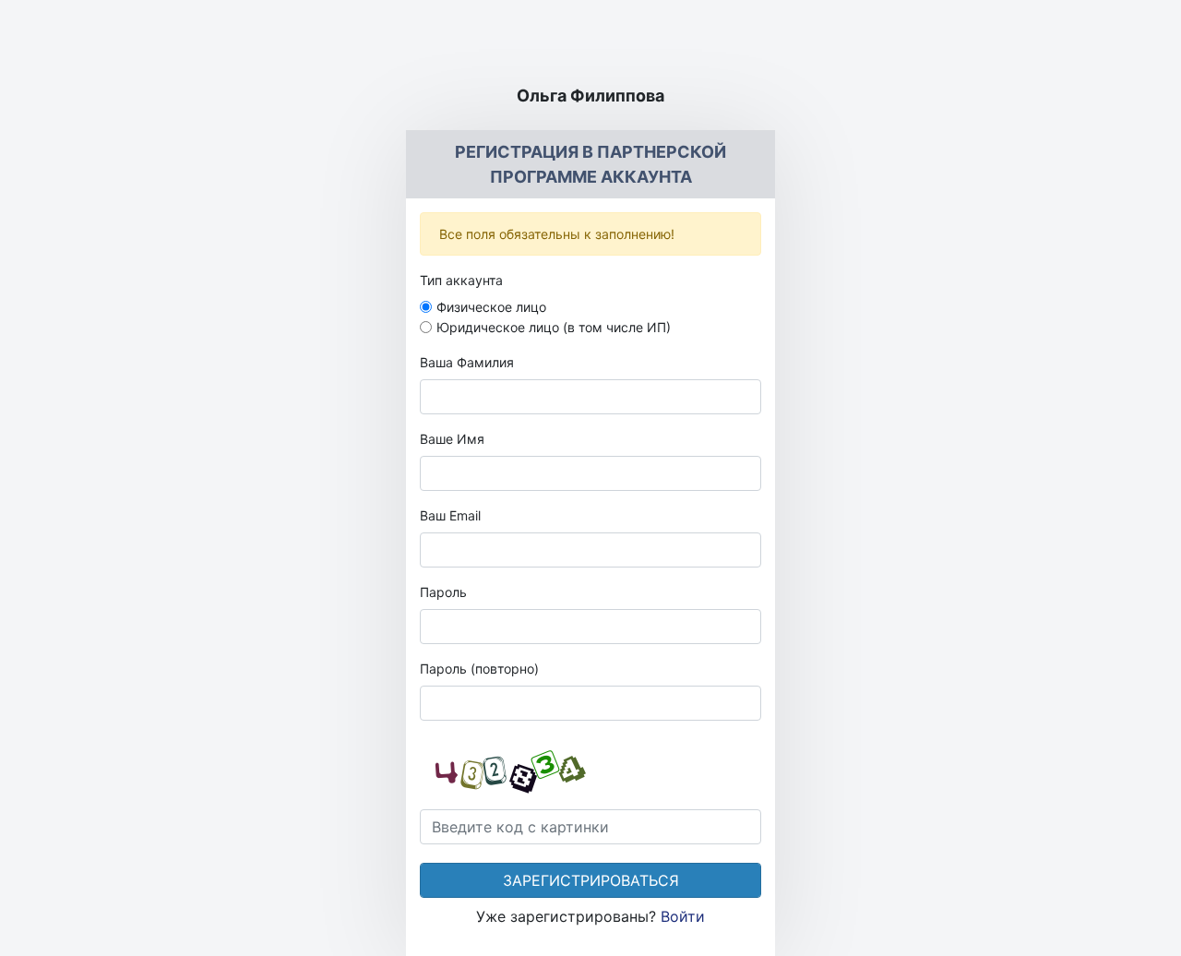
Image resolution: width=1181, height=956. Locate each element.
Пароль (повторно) (479, 668)
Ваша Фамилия (467, 362)
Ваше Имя (452, 439)
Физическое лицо (491, 307)
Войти (683, 916)
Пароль (443, 592)
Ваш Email (450, 515)
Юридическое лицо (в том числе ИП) (553, 327)
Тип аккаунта (461, 280)
